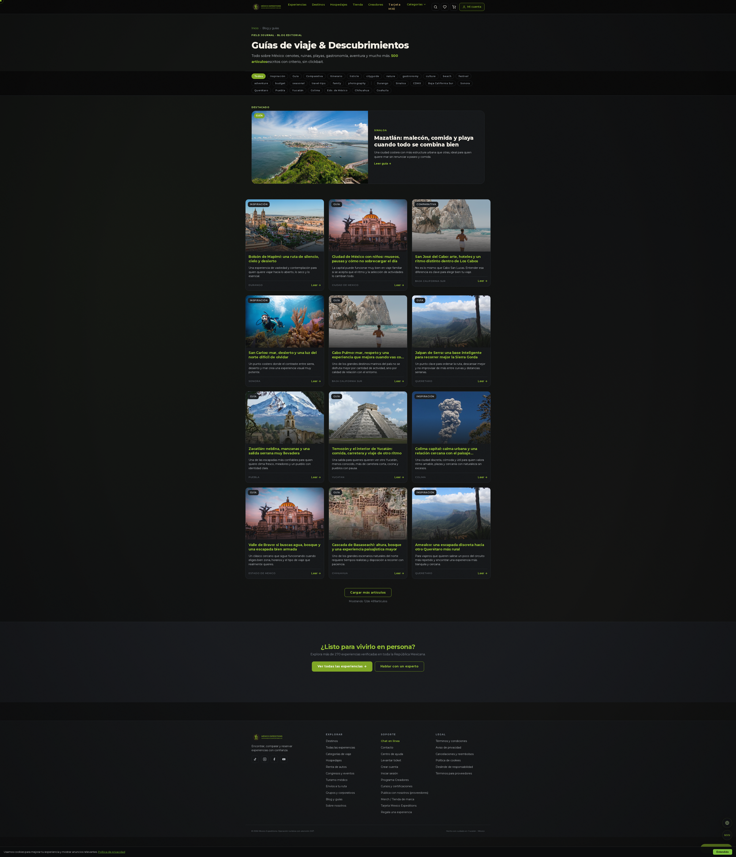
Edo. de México (337, 90)
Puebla (280, 90)
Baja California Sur (440, 83)
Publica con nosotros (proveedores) (404, 792)
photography (357, 83)
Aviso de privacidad (448, 747)
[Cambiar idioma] (727, 823)
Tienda (358, 4)
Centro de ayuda (392, 754)
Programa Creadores (395, 780)
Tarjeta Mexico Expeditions (398, 805)
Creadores (375, 4)
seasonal (298, 83)
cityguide (372, 76)
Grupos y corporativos (340, 792)
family (337, 83)
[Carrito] (454, 7)
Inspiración (277, 76)
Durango (383, 83)
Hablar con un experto (399, 666)
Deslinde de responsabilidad (454, 767)
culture (431, 76)
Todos (258, 76)
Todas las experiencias (340, 747)
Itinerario (336, 76)
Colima (315, 90)
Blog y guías (334, 799)
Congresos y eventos (340, 773)
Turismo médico (336, 780)
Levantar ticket (391, 760)
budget (280, 83)
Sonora (465, 83)
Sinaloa (401, 83)
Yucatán (297, 90)
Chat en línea (390, 741)
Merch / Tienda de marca (397, 799)
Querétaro (261, 90)
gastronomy (410, 76)
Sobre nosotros (336, 805)
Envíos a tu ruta (336, 786)
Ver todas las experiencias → (342, 666)
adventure (261, 83)
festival (463, 76)
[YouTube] (284, 759)
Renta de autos (336, 767)
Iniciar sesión (389, 773)
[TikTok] (255, 759)
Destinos (318, 4)
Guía (295, 76)
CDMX (417, 83)
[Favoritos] (445, 7)
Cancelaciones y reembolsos (455, 754)
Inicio (255, 28)
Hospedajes (338, 4)
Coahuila (383, 90)
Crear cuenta (389, 767)
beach (447, 76)
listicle (354, 76)
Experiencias (297, 4)
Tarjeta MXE (395, 7)
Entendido (722, 851)
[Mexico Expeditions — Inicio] (267, 7)
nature (390, 76)
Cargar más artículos (368, 592)
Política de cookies (448, 760)
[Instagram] (264, 759)
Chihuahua (362, 90)
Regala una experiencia (396, 812)
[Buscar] (435, 7)
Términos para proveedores (454, 773)
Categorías (415, 4)
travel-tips (318, 83)
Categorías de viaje (338, 754)
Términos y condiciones (451, 741)
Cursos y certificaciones (396, 786)
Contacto (387, 747)
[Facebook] (274, 759)
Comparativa (314, 76)
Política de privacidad (111, 851)
